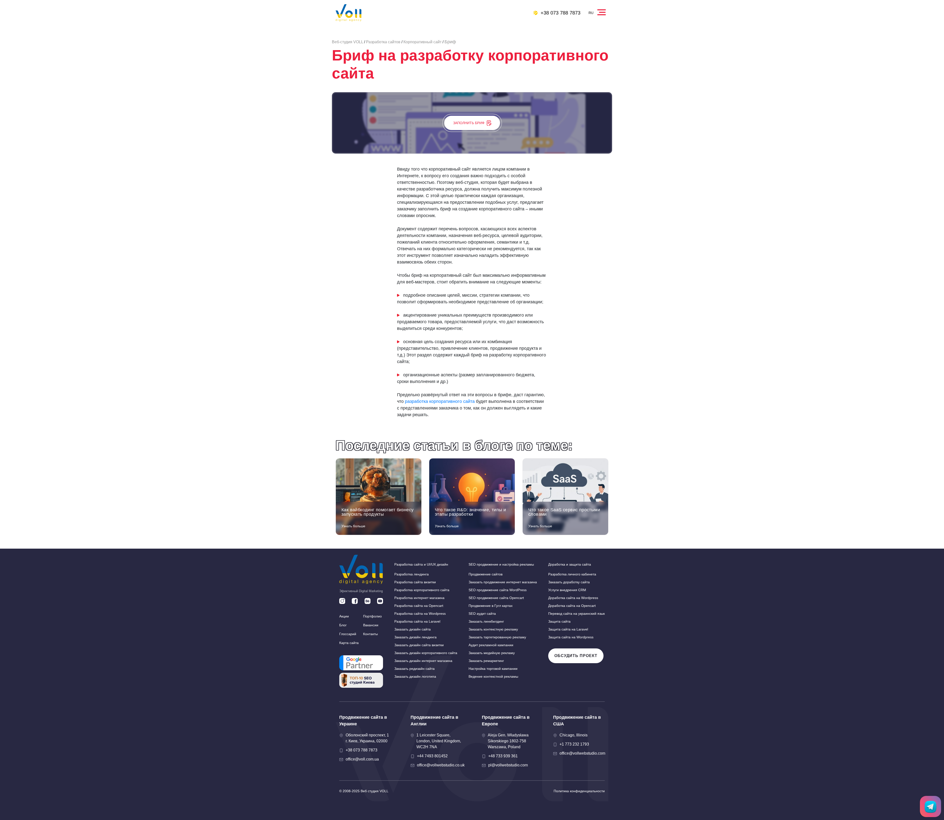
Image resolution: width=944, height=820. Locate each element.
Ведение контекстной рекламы (493, 676)
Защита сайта (559, 621)
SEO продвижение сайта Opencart (496, 598)
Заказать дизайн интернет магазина (423, 661)
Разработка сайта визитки (415, 582)
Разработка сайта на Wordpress (420, 613)
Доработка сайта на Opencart (572, 606)
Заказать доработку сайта (569, 582)
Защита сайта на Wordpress (570, 637)
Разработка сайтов (383, 42)
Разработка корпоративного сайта (421, 590)
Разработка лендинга (411, 574)
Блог (343, 625)
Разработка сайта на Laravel (417, 621)
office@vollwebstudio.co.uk (441, 765)
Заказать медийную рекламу (492, 653)
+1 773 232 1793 (574, 744)
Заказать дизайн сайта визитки (419, 645)
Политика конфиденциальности (579, 791)
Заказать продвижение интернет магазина (503, 582)
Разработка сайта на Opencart (418, 606)
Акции (344, 616)
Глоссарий (347, 634)
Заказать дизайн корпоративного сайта (425, 653)
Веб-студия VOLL (347, 42)
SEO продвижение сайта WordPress (498, 590)
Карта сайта (349, 643)
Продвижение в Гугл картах (491, 606)
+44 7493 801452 (432, 756)
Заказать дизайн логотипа (415, 676)
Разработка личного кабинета (572, 574)
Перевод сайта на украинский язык (576, 613)
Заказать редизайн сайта (414, 669)
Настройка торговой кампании (493, 669)
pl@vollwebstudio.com (508, 765)
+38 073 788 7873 (560, 12)
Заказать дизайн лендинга (415, 637)
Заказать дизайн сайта (412, 629)
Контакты (370, 634)
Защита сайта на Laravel (568, 629)
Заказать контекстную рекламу (493, 629)
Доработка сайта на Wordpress (573, 598)
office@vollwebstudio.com (582, 753)
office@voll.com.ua (362, 759)
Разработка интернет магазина (419, 598)
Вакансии (370, 625)
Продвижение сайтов (485, 574)
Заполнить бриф (468, 123)
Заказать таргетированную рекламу (497, 637)
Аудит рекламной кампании (491, 645)
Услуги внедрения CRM (567, 590)
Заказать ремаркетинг (486, 661)
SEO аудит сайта (482, 613)
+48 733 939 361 (503, 756)
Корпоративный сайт (422, 42)
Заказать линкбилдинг (486, 621)
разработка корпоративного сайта (440, 401)
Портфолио (372, 616)
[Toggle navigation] (602, 11)
